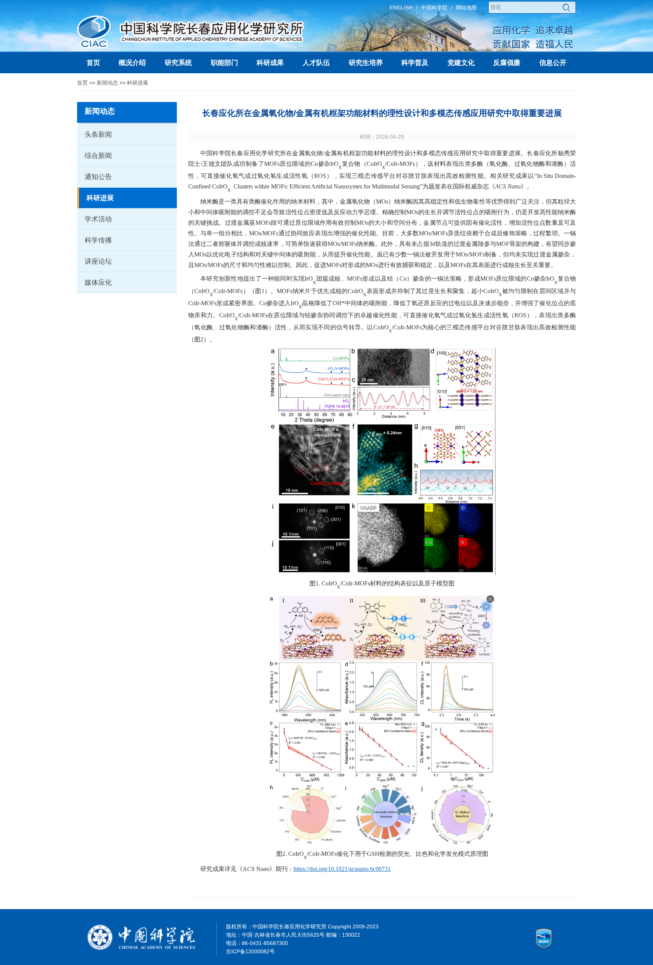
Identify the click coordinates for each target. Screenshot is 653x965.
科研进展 (137, 83)
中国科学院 (434, 8)
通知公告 (98, 177)
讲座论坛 (98, 261)
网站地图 (466, 8)
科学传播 (98, 240)
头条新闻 (98, 134)
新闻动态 (107, 83)
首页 (82, 83)
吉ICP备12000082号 (250, 951)
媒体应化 (98, 282)
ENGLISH (401, 8)
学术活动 (98, 219)
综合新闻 (98, 155)
